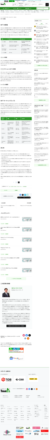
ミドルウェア (29, 408)
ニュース (46, 406)
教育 (28, 419)
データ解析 (15, 413)
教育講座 (34, 1)
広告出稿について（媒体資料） (18, 395)
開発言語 (15, 411)
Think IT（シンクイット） (5, 4)
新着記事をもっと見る (42, 100)
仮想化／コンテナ (30, 10)
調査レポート (36, 411)
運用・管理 (22, 415)
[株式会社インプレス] (7, 432)
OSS (1, 415)
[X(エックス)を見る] (32, 389)
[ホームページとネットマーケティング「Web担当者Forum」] (36, 428)
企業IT (18, 1)
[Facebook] (26, 335)
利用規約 (39, 395)
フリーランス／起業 (16, 419)
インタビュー (46, 411)
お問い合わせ (28, 395)
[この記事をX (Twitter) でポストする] (23, 195)
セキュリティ (22, 417)
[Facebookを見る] (29, 389)
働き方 (28, 417)
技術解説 (46, 408)
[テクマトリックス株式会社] (33, 379)
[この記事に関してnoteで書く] (27, 195)
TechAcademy (47, 416)
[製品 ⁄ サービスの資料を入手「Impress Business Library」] (20, 434)
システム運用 (3, 417)
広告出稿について (41, 4)
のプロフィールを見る (16, 325)
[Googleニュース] (25, 338)
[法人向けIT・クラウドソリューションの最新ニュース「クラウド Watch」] (20, 431)
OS (45, 10)
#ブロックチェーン (20, 186)
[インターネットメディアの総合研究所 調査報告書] (44, 428)
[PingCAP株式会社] (6, 379)
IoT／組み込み (36, 10)
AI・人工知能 (16, 415)
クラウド (25, 10)
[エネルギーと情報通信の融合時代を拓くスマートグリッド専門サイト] (36, 431)
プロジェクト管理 (29, 415)
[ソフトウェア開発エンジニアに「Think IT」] (28, 428)
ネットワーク (16, 10)
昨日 (36, 23)
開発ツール (22, 411)
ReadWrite (46, 418)
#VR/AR (12, 186)
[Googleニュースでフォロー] (34, 389)
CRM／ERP (29, 413)
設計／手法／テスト (10, 411)
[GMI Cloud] (19, 379)
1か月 (46, 23)
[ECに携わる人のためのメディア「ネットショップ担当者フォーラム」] (44, 431)
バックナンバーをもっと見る (17, 278)
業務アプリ (2, 413)
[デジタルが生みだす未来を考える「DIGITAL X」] (28, 434)
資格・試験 (2, 419)
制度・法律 (2, 421)
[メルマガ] (24, 335)
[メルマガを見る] (27, 389)
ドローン (32, 1)
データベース (3, 411)
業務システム (36, 408)
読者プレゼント (27, 4)
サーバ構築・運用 (37, 414)
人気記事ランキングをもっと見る (42, 65)
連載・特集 (2, 10)
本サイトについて (5, 395)
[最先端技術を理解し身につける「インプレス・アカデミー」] (44, 434)
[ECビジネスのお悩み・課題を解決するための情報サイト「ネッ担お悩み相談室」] (20, 437)
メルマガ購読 (14, 4)
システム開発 (42, 10)
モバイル (22, 413)
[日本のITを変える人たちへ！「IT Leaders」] (28, 431)
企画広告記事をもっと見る (42, 165)
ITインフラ (6, 10)
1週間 (41, 23)
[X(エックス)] (29, 335)
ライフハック (22, 419)
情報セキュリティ (37, 413)
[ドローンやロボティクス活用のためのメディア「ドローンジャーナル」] (36, 434)
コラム (45, 414)
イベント (46, 413)
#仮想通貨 (24, 186)
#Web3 (15, 186)
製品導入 (24, 1)
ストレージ (20, 10)
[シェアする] (20, 195)
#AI (9, 186)
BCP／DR (9, 417)
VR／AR (9, 415)
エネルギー (29, 1)
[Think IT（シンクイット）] (5, 391)
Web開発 (28, 411)
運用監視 (15, 417)
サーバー (11, 10)
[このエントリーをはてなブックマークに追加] (25, 195)
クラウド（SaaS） (10, 413)
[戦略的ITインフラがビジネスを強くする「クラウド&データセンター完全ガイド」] (20, 428)
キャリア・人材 (9, 419)
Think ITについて (34, 4)
